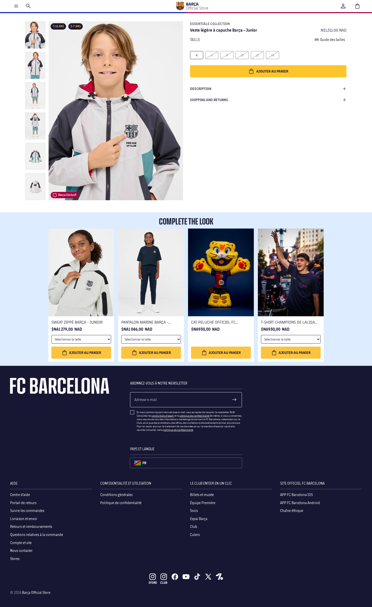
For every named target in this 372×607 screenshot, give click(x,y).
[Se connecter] (343, 6)
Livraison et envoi (23, 518)
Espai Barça (198, 518)
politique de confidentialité (194, 415)
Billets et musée (202, 494)
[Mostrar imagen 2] (35, 65)
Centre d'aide (20, 494)
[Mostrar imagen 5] (35, 156)
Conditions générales (116, 494)
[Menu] (16, 6)
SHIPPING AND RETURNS (209, 100)
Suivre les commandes (27, 510)
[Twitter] (208, 577)
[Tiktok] (197, 577)
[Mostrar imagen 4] (35, 126)
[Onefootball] (219, 577)
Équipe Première (202, 502)
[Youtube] (186, 577)
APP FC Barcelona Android (300, 502)
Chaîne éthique (291, 510)
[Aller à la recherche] (28, 6)
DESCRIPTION (200, 88)
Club (193, 526)
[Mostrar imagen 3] (35, 95)
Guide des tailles (332, 39)
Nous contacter (21, 550)
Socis (194, 510)
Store (153, 582)
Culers (195, 534)
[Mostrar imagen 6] (35, 186)
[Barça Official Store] (192, 6)
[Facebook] (175, 577)
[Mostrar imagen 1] (35, 35)
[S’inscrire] (234, 399)
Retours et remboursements (31, 526)
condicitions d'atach (163, 415)
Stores (14, 558)
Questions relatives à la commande (36, 534)
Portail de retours (23, 502)
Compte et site (21, 542)
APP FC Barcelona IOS (296, 494)
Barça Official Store (36, 592)
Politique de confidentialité (120, 502)
